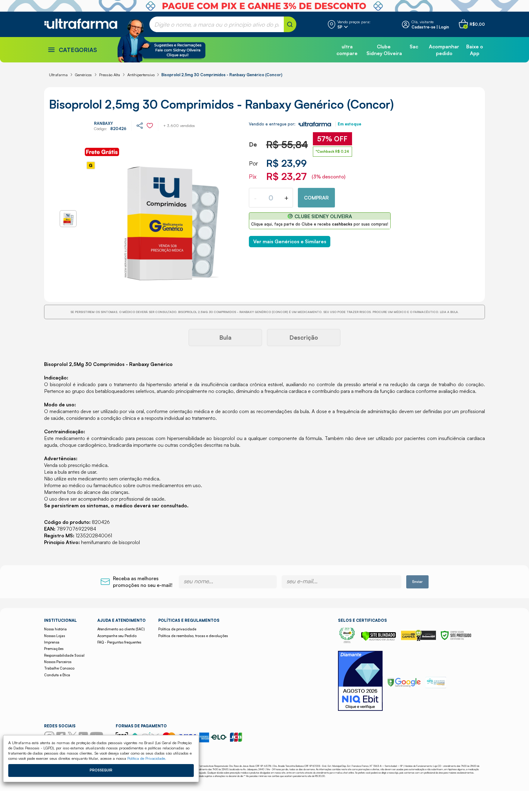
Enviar (417, 582)
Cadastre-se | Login (430, 26)
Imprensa (51, 642)
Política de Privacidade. (146, 758)
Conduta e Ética (57, 675)
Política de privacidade (177, 629)
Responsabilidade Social (64, 655)
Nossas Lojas (54, 636)
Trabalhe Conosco (59, 668)
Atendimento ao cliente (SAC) (120, 629)
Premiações (53, 649)
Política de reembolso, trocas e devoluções (193, 636)
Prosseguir (101, 770)
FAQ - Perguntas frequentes (119, 642)
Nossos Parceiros (57, 662)
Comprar (316, 198)
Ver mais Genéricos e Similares (289, 241)
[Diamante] (360, 681)
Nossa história (55, 629)
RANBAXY (103, 123)
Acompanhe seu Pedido (117, 636)
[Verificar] (378, 639)
